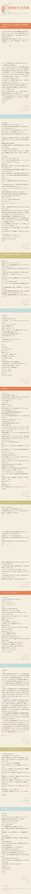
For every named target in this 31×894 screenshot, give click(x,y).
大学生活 (25, 304)
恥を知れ (5, 665)
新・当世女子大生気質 (15, 9)
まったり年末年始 (9, 310)
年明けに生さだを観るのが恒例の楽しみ (15, 26)
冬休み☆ (5, 389)
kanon (27, 657)
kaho (27, 584)
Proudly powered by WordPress (11, 888)
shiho (27, 108)
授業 (28, 304)
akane (27, 800)
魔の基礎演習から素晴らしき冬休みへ (15, 255)
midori (27, 878)
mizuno (27, 246)
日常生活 (27, 110)
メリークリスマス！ (10, 593)
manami (27, 494)
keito (27, 302)
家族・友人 (22, 110)
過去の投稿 (5, 885)
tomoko (27, 380)
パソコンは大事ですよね (12, 749)
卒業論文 (5, 809)
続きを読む (5, 296)
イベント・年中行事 (20, 586)
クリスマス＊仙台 (9, 502)
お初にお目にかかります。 (12, 116)
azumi (27, 741)
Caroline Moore (6, 889)
